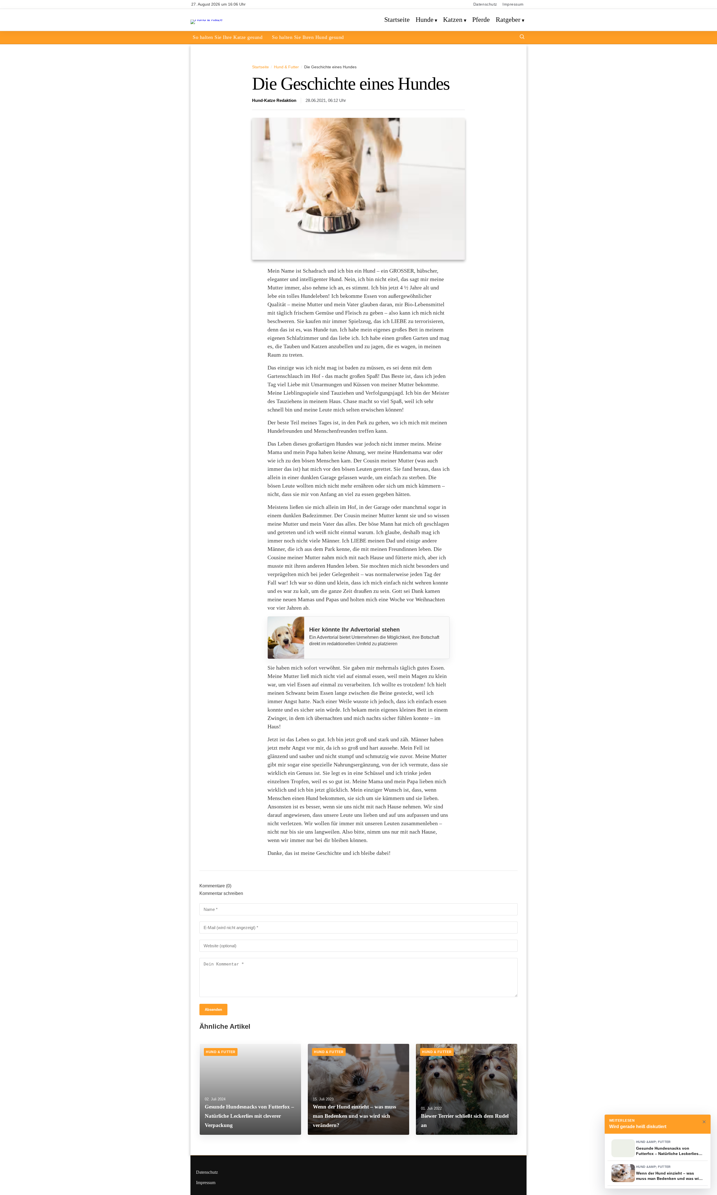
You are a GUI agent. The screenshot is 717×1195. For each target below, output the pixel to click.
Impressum (513, 4)
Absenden (213, 1009)
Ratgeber (508, 20)
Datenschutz (485, 4)
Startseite (397, 20)
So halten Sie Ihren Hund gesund (308, 37)
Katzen (452, 20)
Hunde (425, 20)
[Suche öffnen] (522, 37)
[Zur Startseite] (206, 19)
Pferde (481, 20)
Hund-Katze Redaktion (274, 100)
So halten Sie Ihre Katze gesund (227, 37)
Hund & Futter (286, 67)
